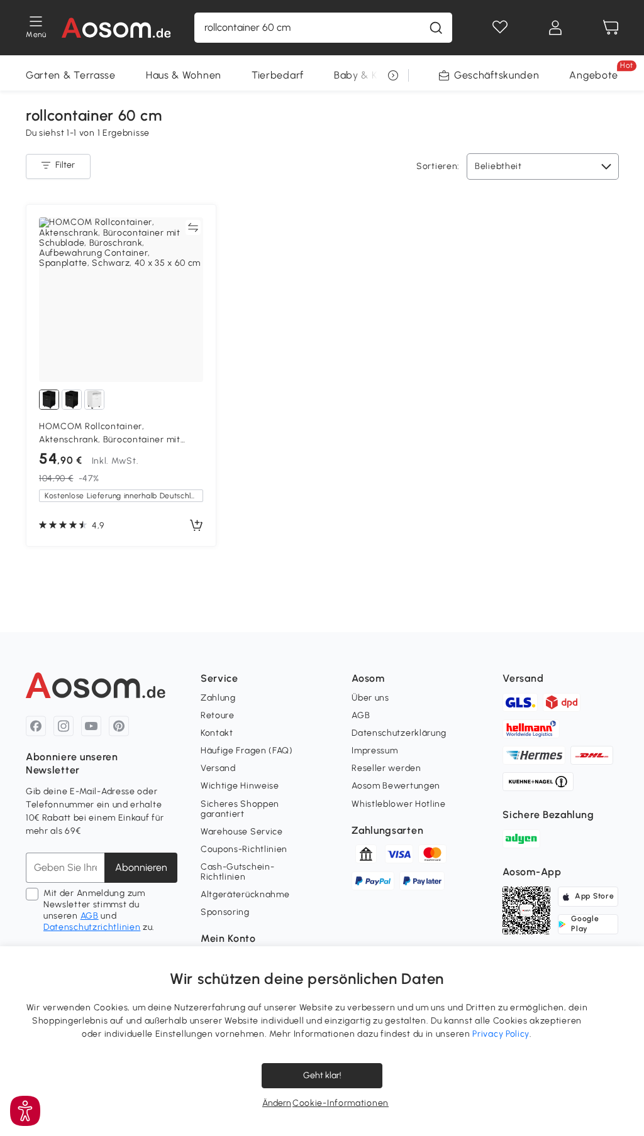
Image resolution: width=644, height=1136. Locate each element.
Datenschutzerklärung (399, 733)
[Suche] (435, 28)
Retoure (218, 715)
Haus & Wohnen (183, 75)
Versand (218, 768)
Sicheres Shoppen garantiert (240, 809)
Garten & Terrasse (71, 75)
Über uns (370, 697)
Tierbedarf (278, 75)
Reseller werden (386, 768)
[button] (25, 1111)
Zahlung (218, 697)
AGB (89, 915)
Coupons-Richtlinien (244, 849)
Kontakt (217, 733)
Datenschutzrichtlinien (91, 927)
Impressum (374, 750)
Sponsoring (225, 912)
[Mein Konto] (555, 27)
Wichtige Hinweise (240, 785)
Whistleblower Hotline (399, 804)
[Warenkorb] (610, 27)
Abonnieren (141, 867)
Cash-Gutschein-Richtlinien (238, 871)
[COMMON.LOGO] (117, 28)
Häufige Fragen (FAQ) (247, 750)
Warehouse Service (242, 831)
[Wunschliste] (500, 27)
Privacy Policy (501, 1034)
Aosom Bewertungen (396, 785)
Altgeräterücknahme (245, 894)
